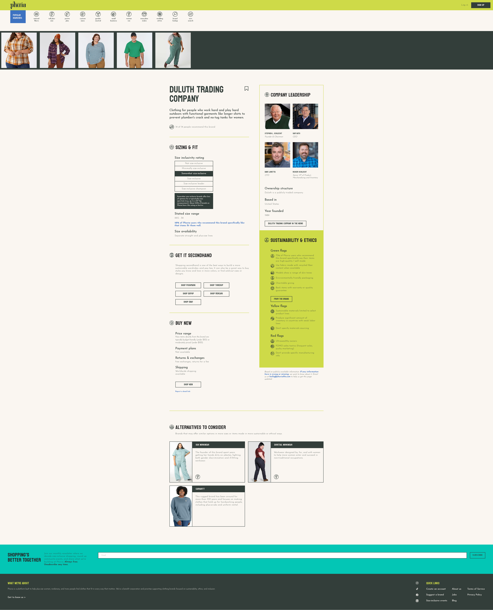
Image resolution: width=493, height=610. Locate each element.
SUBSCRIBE (477, 555)
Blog (454, 601)
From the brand (281, 299)
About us (456, 589)
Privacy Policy (474, 595)
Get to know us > (17, 597)
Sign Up (480, 5)
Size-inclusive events (436, 601)
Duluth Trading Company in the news (285, 223)
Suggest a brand (435, 595)
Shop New (188, 384)
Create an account (436, 589)
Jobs (454, 595)
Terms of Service (476, 589)
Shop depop (188, 293)
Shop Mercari (216, 293)
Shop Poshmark (188, 285)
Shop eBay (188, 302)
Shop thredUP (216, 285)
